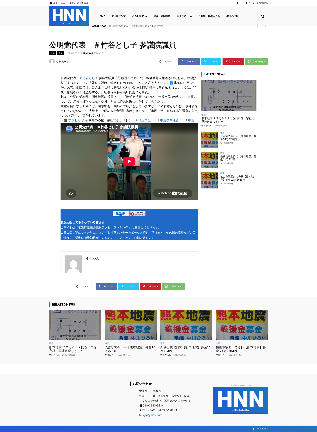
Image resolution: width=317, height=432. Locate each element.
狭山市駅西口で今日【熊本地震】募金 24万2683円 (136, 26)
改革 (53, 53)
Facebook (262, 428)
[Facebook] (237, 3)
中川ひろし (64, 61)
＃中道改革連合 (168, 120)
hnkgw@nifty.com (150, 415)
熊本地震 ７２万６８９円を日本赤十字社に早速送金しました (74, 349)
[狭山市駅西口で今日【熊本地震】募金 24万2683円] (209, 180)
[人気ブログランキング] (138, 214)
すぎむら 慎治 (78, 120)
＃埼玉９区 (143, 120)
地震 (203, 115)
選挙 (61, 53)
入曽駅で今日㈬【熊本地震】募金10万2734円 (130, 349)
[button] (262, 16)
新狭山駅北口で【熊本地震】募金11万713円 (185, 349)
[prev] (259, 26)
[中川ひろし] (52, 61)
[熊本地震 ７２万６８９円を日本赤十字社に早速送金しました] (228, 95)
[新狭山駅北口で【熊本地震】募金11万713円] (209, 160)
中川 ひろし (206, 125)
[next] (265, 26)
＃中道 (189, 120)
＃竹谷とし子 (88, 78)
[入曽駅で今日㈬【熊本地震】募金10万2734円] (209, 140)
